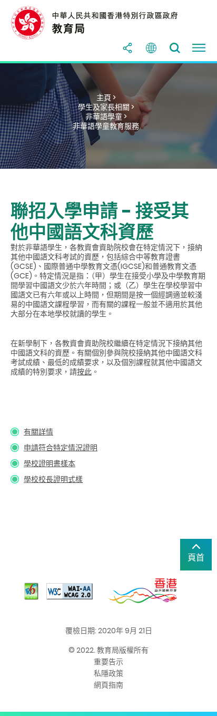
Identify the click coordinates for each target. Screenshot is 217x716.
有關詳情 (38, 432)
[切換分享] (127, 48)
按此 (84, 371)
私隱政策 (108, 673)
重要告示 (108, 661)
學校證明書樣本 (49, 463)
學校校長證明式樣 (53, 479)
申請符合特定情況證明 (60, 447)
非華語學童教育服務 (106, 126)
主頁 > (106, 97)
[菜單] (198, 48)
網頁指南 (108, 685)
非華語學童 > (106, 116)
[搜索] (175, 48)
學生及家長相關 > (106, 107)
